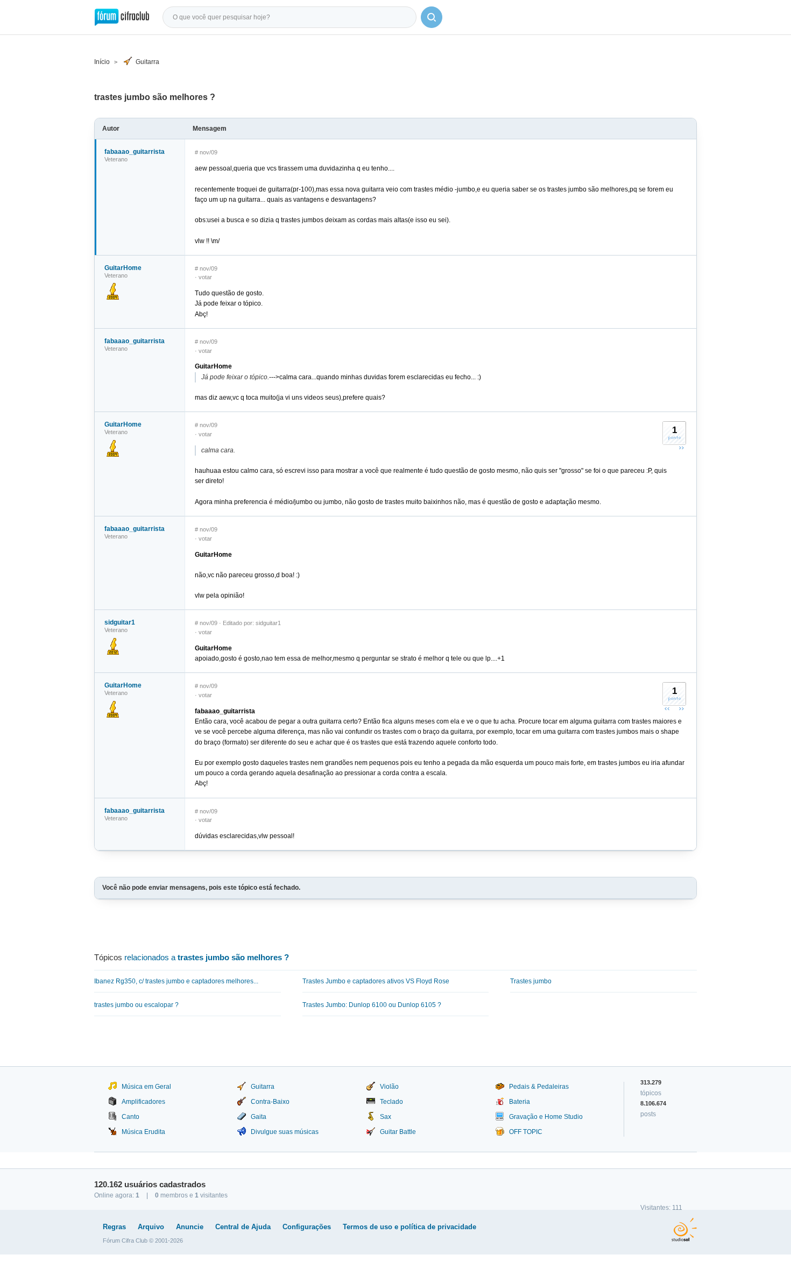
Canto (130, 1117)
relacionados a (206, 957)
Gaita (258, 1117)
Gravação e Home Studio (546, 1117)
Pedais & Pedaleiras (539, 1086)
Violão (389, 1086)
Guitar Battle (398, 1132)
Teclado (391, 1101)
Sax (385, 1117)
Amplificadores (143, 1101)
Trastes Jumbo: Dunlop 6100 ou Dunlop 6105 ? (371, 1005)
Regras (114, 1227)
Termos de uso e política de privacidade (409, 1227)
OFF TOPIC (525, 1132)
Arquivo (151, 1227)
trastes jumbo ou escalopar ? (136, 1005)
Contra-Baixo (270, 1101)
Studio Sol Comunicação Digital (684, 1230)
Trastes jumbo (531, 981)
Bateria (519, 1101)
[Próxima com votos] (681, 447)
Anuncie (189, 1227)
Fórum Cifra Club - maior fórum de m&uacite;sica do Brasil (122, 17)
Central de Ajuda (243, 1227)
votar (205, 277)
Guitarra (147, 62)
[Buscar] (431, 17)
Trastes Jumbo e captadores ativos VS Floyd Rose (375, 981)
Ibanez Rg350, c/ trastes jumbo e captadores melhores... (176, 981)
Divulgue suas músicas (285, 1132)
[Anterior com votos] (667, 708)
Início (102, 62)
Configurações (306, 1227)
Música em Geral (146, 1086)
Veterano (116, 159)
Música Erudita (143, 1132)
